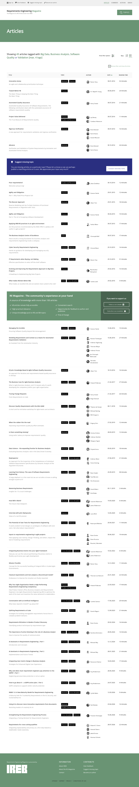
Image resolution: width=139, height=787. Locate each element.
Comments (114, 2)
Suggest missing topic (116, 169)
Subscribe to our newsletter (115, 311)
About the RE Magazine (67, 769)
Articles (106, 2)
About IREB (63, 766)
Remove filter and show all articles (120, 66)
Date (109, 75)
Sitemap (54, 781)
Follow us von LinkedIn (115, 304)
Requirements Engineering (24, 12)
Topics (126, 12)
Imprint (61, 781)
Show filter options (105, 56)
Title (10, 75)
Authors (123, 2)
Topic (62, 75)
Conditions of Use (79, 781)
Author (88, 75)
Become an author (89, 772)
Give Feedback (88, 766)
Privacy (68, 781)
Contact (61, 772)
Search (130, 2)
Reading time (123, 75)
